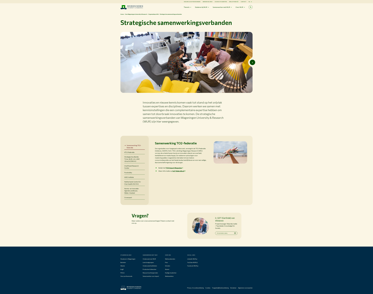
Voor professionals (126, 276)
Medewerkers (169, 276)
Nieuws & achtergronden (150, 273)
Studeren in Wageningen (127, 259)
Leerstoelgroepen (148, 262)
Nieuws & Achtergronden (192, 1)
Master (122, 266)
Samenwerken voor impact (151, 276)
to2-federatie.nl (178, 171)
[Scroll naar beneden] (252, 62)
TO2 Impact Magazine (174, 168)
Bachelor (123, 262)
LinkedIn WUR (191, 259)
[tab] (134, 147)
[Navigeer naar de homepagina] (131, 7)
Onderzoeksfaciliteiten (150, 266)
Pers (166, 262)
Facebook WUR (192, 266)
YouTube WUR (191, 262)
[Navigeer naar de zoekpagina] (251, 7)
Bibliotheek (233, 1)
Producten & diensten (149, 269)
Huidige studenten (221, 1)
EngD (122, 269)
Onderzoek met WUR (149, 259)
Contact (243, 1)
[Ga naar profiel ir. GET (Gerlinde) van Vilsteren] (200, 226)
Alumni (167, 269)
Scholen (167, 266)
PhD (121, 273)
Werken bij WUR (207, 1)
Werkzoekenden (170, 259)
